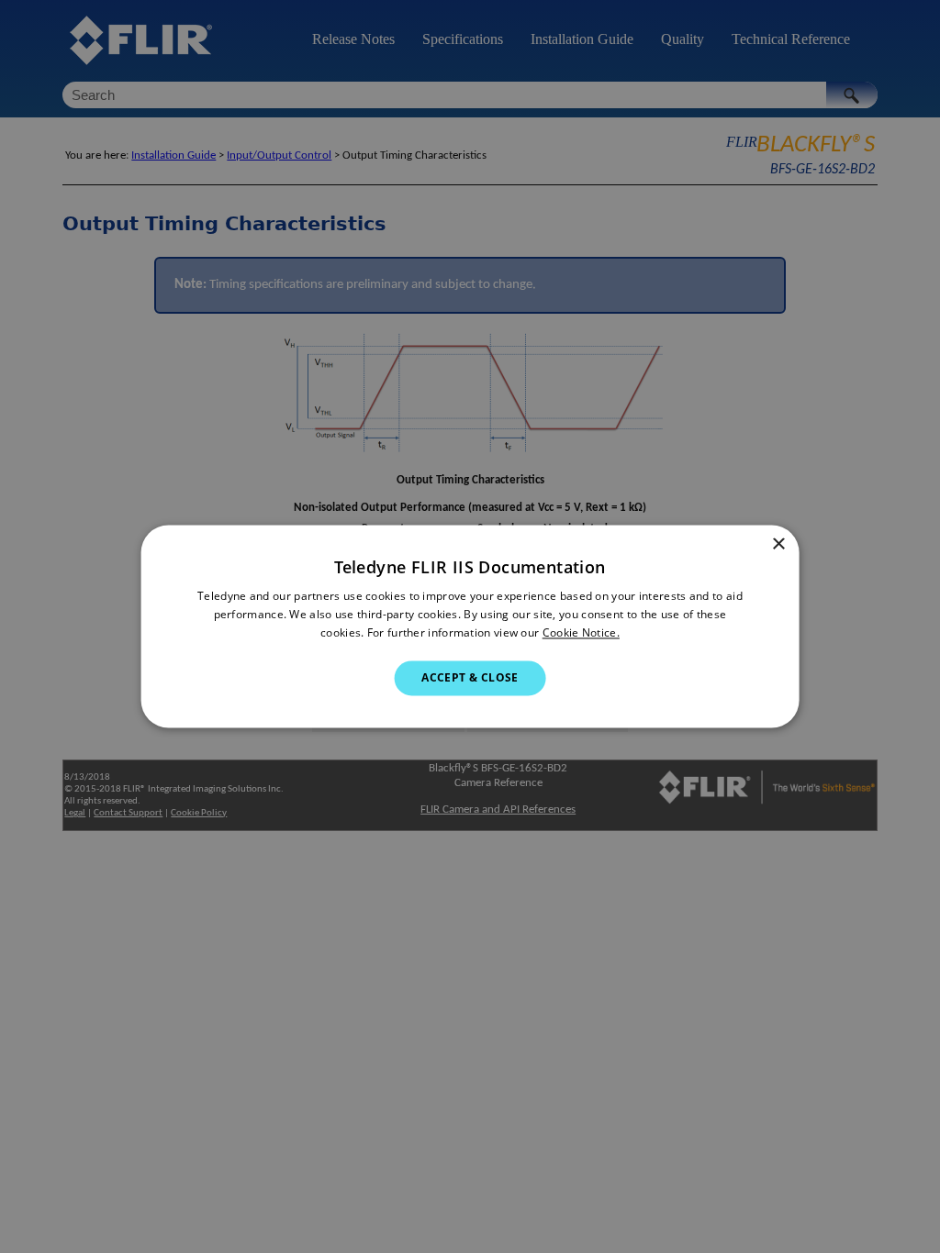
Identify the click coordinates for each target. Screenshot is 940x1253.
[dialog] (470, 626)
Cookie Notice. (581, 632)
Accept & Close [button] (470, 677)
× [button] (778, 544)
